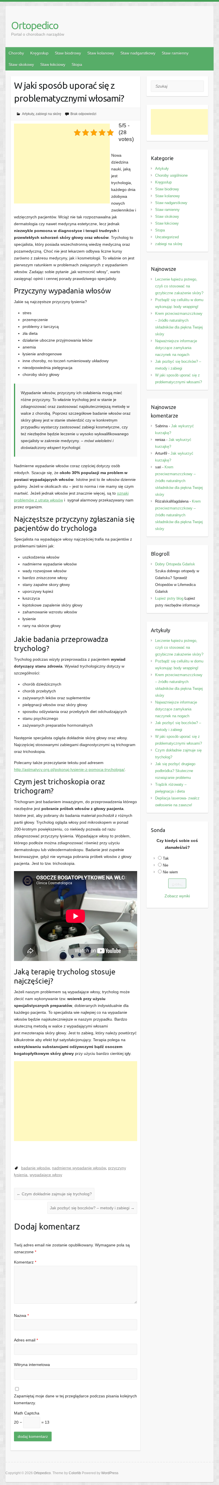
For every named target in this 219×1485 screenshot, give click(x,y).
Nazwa (21, 1315)
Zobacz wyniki (177, 896)
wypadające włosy (46, 1174)
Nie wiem (170, 872)
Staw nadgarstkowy (137, 53)
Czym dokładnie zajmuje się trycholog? (54, 1194)
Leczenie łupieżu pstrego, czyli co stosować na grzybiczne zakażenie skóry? (179, 286)
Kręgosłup (39, 53)
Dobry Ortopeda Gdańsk (175, 564)
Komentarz (25, 1262)
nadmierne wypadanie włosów (79, 1168)
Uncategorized (167, 237)
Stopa (77, 64)
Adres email (26, 1340)
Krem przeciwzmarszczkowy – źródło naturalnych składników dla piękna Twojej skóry (179, 481)
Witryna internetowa (32, 1364)
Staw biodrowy (68, 53)
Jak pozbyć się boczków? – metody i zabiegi (92, 1208)
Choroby (16, 53)
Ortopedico (34, 25)
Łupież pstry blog (169, 598)
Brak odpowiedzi (83, 114)
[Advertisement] (62, 163)
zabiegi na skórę (48, 114)
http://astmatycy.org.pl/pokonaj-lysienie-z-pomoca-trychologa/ (69, 769)
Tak (166, 858)
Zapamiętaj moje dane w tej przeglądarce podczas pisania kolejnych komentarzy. (75, 1399)
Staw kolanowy (100, 53)
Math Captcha (26, 1413)
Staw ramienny (175, 53)
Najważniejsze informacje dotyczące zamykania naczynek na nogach (176, 348)
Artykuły (28, 114)
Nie (165, 865)
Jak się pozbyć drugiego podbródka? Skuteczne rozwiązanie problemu (175, 771)
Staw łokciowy (52, 64)
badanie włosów (35, 1168)
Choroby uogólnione (171, 175)
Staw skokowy (21, 64)
